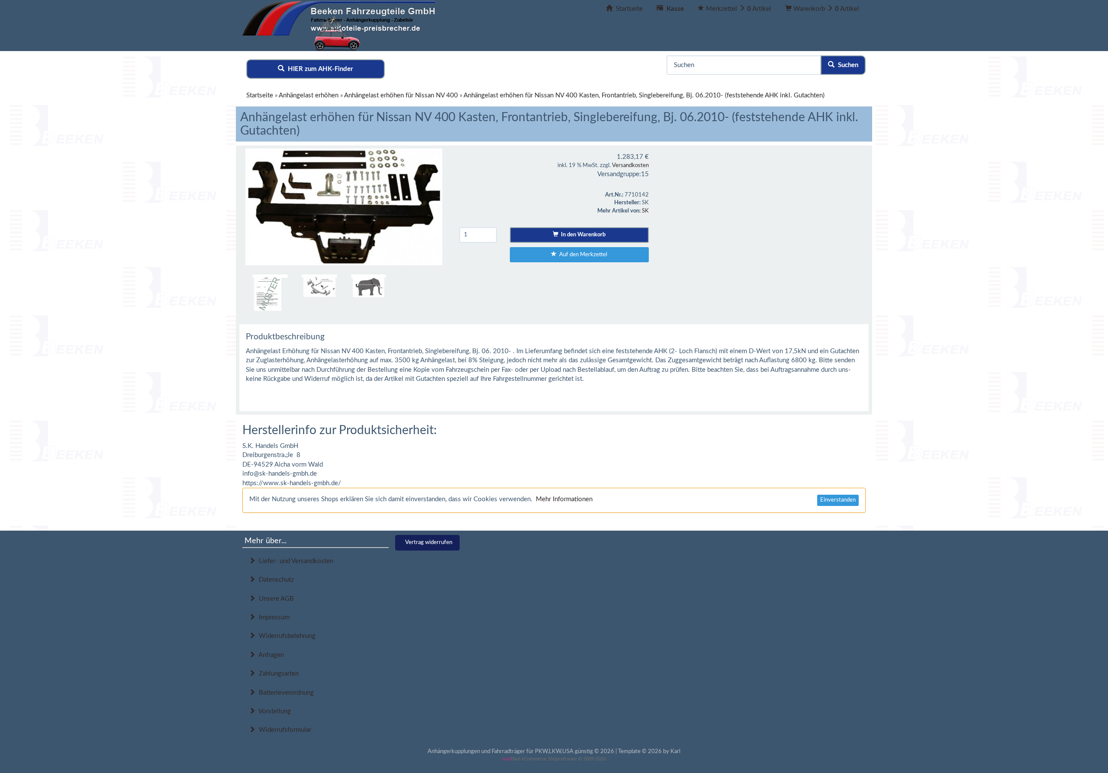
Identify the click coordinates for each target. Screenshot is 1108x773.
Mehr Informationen (564, 499)
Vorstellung (273, 711)
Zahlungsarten (277, 673)
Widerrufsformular (283, 730)
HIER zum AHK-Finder (318, 69)
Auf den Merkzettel (582, 255)
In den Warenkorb (582, 235)
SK (645, 211)
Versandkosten (630, 165)
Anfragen (269, 655)
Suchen (846, 65)
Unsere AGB (274, 599)
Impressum (272, 617)
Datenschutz (274, 580)
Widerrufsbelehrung (285, 636)
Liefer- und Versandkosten (294, 561)
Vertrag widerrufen (428, 542)
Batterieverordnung (284, 692)
